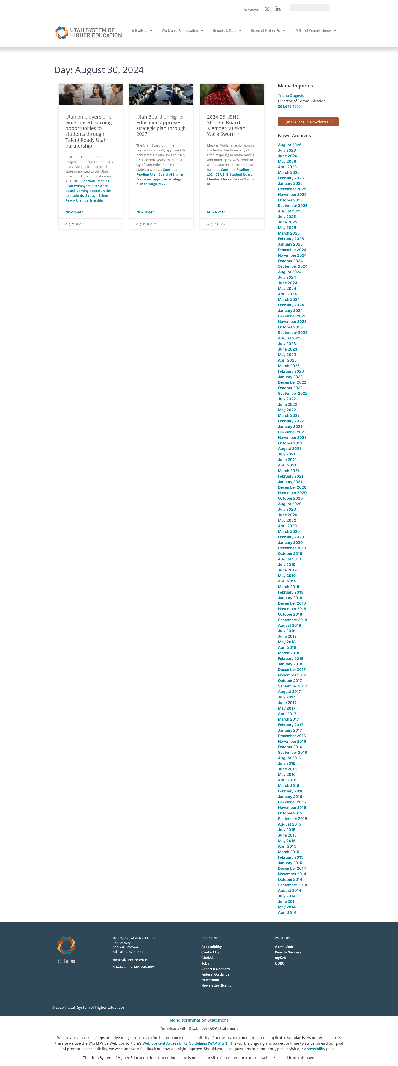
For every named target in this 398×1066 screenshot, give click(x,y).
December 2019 (292, 548)
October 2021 (290, 443)
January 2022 (290, 426)
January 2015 (290, 862)
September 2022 (292, 393)
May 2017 (286, 708)
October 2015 (290, 813)
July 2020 (287, 509)
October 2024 (290, 260)
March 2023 (289, 365)
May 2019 (287, 575)
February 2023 (291, 371)
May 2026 (287, 161)
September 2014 (292, 885)
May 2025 (287, 227)
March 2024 (289, 299)
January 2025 (290, 244)
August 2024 (290, 271)
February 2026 (291, 178)
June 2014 (287, 901)
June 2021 (287, 459)
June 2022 (287, 404)
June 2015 (287, 835)
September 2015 (292, 818)
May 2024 (287, 288)
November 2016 (292, 741)
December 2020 (292, 487)
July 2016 (286, 763)
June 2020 (287, 515)
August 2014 (289, 890)
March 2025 (289, 233)
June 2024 (287, 283)
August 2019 (289, 559)
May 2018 (287, 642)
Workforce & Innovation (180, 30)
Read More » (74, 212)
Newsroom (210, 980)
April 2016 (287, 780)
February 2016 (290, 791)
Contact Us (210, 952)
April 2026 (287, 167)
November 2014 (292, 874)
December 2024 (292, 249)
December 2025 (292, 189)
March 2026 (289, 172)
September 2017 (292, 686)
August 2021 (289, 448)
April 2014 (287, 912)
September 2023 (292, 332)
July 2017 (286, 697)
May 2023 (287, 354)
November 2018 (292, 608)
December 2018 (292, 603)
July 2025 (287, 216)
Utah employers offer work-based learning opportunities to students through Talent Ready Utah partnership (89, 131)
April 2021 (287, 465)
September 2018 (292, 619)
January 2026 (290, 183)
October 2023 (290, 327)
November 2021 (292, 437)
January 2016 (290, 796)
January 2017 (290, 730)
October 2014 (290, 879)
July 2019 (286, 564)
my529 (280, 958)
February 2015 (290, 857)
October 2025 (290, 200)
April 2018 (287, 647)
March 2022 (289, 415)
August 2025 (289, 211)
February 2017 (290, 724)
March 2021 (288, 470)
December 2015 (292, 802)
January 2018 (290, 664)
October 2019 (290, 553)
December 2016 (292, 735)
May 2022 (287, 410)
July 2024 (287, 277)
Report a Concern (215, 969)
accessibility (314, 1048)
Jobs (205, 963)
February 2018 (290, 658)
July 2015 (286, 829)
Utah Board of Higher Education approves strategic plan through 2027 (161, 125)
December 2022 (292, 382)
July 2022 (287, 399)
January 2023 (290, 376)
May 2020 (287, 520)
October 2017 (290, 680)
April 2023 (287, 360)
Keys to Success (288, 952)
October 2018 (290, 614)
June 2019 (287, 570)
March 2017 (288, 719)
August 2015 (289, 824)
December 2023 (292, 316)
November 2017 (292, 675)
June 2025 (287, 222)
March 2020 (289, 531)
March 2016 (288, 785)
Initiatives (139, 30)
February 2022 (291, 421)
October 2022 (290, 387)
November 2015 (292, 807)
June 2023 (287, 349)
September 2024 (293, 266)
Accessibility (211, 947)
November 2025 (292, 194)
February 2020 (291, 537)
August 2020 (290, 503)
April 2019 (287, 581)
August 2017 (289, 691)
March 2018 (288, 653)
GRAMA (207, 958)
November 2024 (292, 255)
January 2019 (290, 597)
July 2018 (286, 631)
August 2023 (289, 338)
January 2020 (290, 542)
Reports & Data (224, 30)
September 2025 (292, 205)
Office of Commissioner (313, 30)
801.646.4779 (289, 106)
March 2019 (288, 586)
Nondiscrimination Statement (199, 1020)
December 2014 (292, 868)
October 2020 (290, 498)
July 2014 (287, 896)
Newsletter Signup (216, 985)
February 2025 (291, 238)
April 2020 (287, 526)
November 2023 (292, 321)
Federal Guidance (215, 974)
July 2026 (287, 150)
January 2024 (290, 310)
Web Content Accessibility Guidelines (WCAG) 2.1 (185, 1043)
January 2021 (290, 481)
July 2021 (286, 454)
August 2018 (289, 625)
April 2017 (287, 713)
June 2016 (287, 769)
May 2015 (287, 840)
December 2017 (292, 669)
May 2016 (287, 774)
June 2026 (287, 156)
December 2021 (292, 432)
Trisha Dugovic (291, 95)
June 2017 (287, 702)
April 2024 (287, 294)
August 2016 (289, 758)
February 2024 (291, 305)
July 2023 (287, 343)
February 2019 (290, 592)
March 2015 (288, 851)
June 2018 (287, 636)
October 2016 (290, 746)
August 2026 (289, 144)
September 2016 (292, 752)
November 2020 (292, 492)
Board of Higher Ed (265, 30)
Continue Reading (88, 191)
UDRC (279, 963)
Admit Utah (284, 947)
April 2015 (287, 846)
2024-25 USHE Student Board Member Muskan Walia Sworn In (226, 125)
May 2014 (287, 907)
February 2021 (290, 476)
